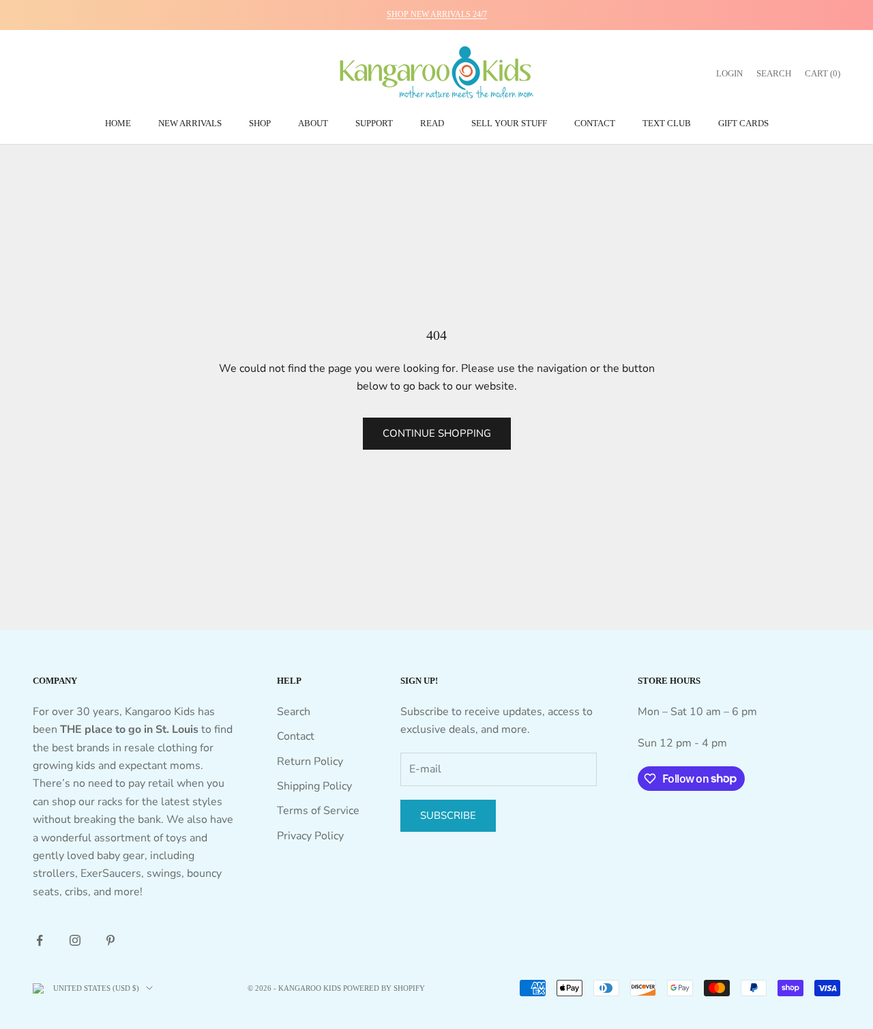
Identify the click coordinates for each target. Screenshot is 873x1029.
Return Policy (310, 761)
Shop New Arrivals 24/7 (437, 14)
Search (293, 711)
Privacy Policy (310, 835)
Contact (594, 123)
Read (432, 123)
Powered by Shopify (384, 988)
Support (374, 123)
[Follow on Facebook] (39, 940)
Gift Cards (743, 123)
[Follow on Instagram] (75, 940)
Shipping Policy (314, 786)
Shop (260, 123)
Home (118, 123)
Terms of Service (318, 810)
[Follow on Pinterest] (110, 940)
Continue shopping (437, 433)
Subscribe (448, 815)
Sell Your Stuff (509, 123)
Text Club (666, 123)
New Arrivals (190, 123)
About (313, 123)
